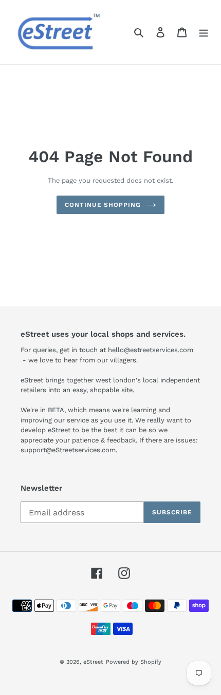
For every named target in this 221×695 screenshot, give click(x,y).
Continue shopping (103, 204)
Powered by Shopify (133, 662)
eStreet (93, 662)
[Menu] (203, 32)
